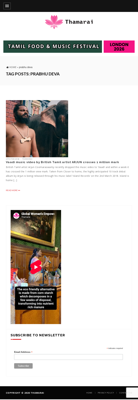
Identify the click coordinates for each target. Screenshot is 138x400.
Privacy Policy (106, 393)
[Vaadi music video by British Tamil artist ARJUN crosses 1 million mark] (37, 128)
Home (12, 67)
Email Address (23, 352)
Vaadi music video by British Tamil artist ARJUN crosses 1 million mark (62, 162)
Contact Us (125, 393)
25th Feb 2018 (13, 159)
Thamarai (27, 159)
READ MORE (12, 190)
